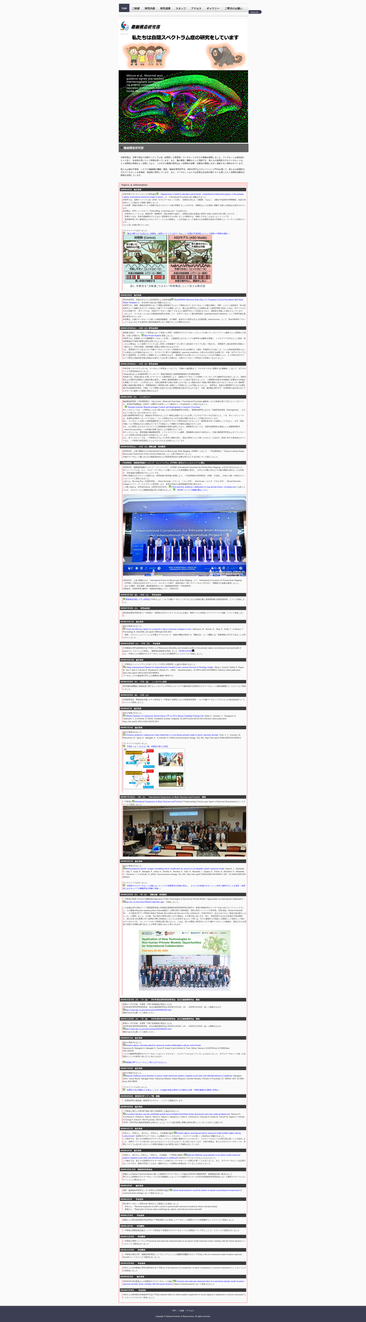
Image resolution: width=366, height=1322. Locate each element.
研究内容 (150, 8)
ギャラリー (213, 8)
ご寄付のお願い (234, 8)
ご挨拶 (136, 8)
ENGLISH (254, 12)
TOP (124, 8)
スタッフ (181, 8)
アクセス (196, 8)
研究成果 (165, 8)
